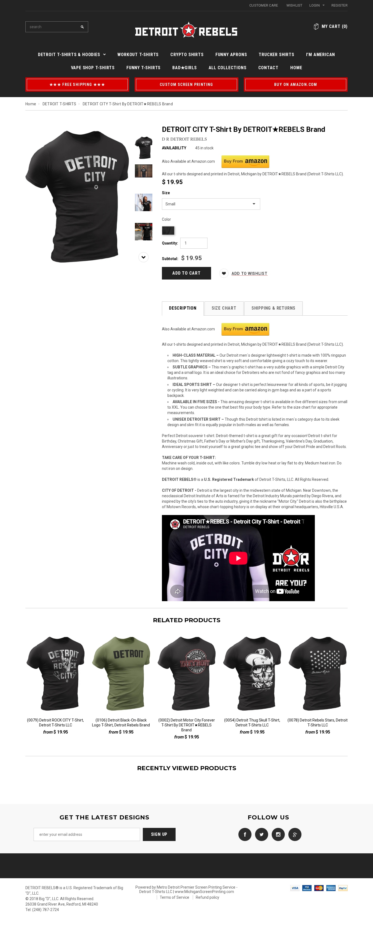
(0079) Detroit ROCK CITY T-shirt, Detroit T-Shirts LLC (55, 722)
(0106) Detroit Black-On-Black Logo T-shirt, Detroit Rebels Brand (121, 722)
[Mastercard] (319, 888)
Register (339, 5)
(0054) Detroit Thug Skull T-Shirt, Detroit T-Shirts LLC (252, 722)
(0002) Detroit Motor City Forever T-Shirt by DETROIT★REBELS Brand (186, 725)
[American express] (331, 888)
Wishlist (294, 5)
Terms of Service (174, 897)
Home (30, 104)
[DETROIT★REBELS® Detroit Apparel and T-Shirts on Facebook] (243, 834)
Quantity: (170, 243)
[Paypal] (343, 888)
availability (174, 148)
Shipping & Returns (273, 308)
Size (166, 193)
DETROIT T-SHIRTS (59, 104)
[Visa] (295, 888)
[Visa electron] (307, 888)
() (335, 26)
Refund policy (207, 897)
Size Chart (224, 308)
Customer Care (263, 5)
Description (183, 308)
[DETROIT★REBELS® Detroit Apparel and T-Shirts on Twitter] (260, 834)
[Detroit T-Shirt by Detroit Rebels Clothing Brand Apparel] (243, 161)
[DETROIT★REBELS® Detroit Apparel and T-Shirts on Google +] (293, 834)
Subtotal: (170, 259)
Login (314, 5)
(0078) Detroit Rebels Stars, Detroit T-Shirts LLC (318, 722)
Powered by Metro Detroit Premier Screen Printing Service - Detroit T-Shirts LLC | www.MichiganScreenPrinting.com (186, 889)
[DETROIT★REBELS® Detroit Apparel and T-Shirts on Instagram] (277, 834)
